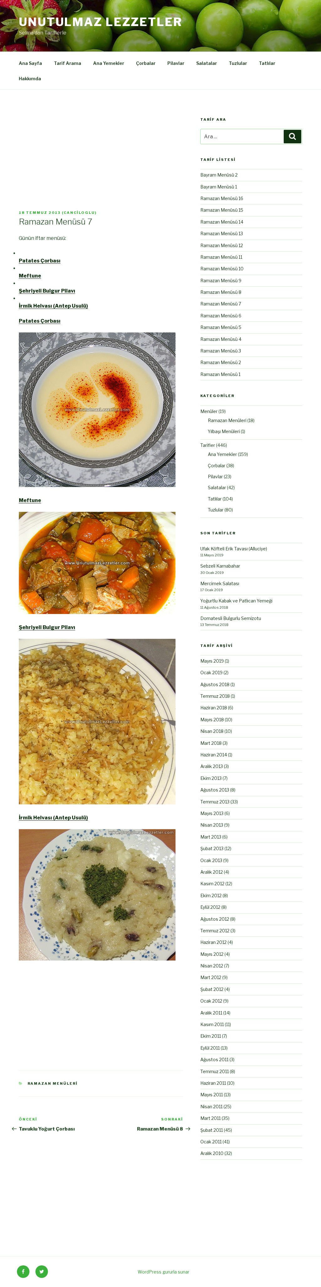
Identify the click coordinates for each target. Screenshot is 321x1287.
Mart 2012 (210, 977)
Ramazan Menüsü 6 (220, 315)
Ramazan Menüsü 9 (220, 280)
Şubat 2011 (211, 1130)
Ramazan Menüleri (53, 1083)
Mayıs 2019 (212, 661)
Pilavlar (175, 63)
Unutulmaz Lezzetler (100, 22)
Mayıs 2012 (212, 954)
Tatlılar (267, 63)
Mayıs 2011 (211, 1094)
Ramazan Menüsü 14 (221, 222)
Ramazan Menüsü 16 (221, 198)
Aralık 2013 (211, 766)
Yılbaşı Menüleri (224, 431)
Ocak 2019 (211, 672)
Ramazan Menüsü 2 (220, 362)
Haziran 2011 (213, 1083)
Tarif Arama (67, 63)
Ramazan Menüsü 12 (221, 245)
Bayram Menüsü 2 (219, 174)
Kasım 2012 (212, 883)
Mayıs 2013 (212, 813)
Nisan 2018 (212, 731)
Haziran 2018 (213, 707)
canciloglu (79, 212)
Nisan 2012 (211, 965)
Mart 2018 (211, 743)
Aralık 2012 (211, 872)
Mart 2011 (210, 1118)
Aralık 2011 (211, 1012)
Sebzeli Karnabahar (220, 566)
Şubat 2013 (212, 848)
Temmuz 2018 (215, 696)
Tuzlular (238, 63)
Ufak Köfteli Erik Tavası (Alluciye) (233, 548)
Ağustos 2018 (214, 684)
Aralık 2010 (212, 1153)
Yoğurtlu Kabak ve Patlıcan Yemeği (236, 600)
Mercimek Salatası (219, 583)
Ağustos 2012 (214, 919)
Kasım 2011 (212, 1024)
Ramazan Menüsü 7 (220, 303)
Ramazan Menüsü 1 (220, 374)
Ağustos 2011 (214, 1059)
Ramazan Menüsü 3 (220, 350)
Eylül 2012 (210, 907)
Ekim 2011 (210, 1036)
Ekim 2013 (211, 778)
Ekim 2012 (211, 895)
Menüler (209, 411)
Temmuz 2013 (214, 801)
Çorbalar (145, 63)
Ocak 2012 (211, 1001)
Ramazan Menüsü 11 (221, 257)
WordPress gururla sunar (163, 1271)
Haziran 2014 (213, 754)
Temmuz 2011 (214, 1071)
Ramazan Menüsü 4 (220, 339)
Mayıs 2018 (212, 719)
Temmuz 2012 (214, 930)
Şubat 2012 (212, 989)
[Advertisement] (101, 164)
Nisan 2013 (211, 825)
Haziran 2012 (213, 942)
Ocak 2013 (211, 860)
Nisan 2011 (211, 1106)
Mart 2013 (210, 836)
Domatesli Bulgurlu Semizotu (230, 618)
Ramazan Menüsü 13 (221, 233)
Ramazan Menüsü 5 (220, 327)
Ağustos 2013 (214, 789)
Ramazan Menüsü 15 (221, 210)
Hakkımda (30, 78)
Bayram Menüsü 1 (218, 186)
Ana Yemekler (108, 63)
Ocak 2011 (211, 1141)
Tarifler (207, 445)
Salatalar (206, 63)
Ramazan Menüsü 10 (222, 268)
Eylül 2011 (210, 1048)
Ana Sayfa (30, 63)
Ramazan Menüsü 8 (220, 292)
